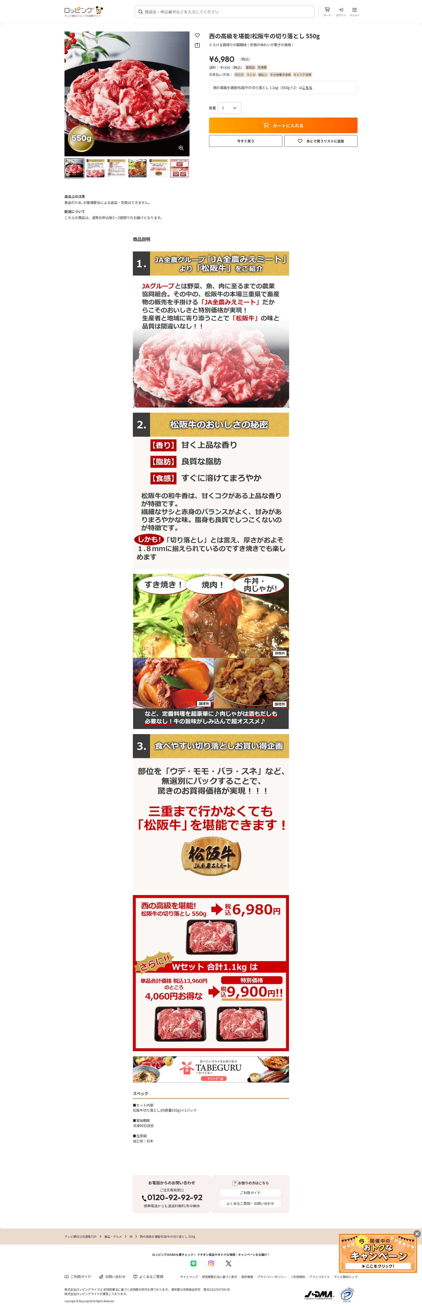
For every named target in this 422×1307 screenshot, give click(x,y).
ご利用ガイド (250, 1192)
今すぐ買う (245, 141)
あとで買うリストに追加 (325, 141)
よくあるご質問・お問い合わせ (250, 1203)
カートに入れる (288, 125)
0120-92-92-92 (174, 1198)
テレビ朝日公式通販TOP (80, 1236)
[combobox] (227, 12)
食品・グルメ (113, 1236)
